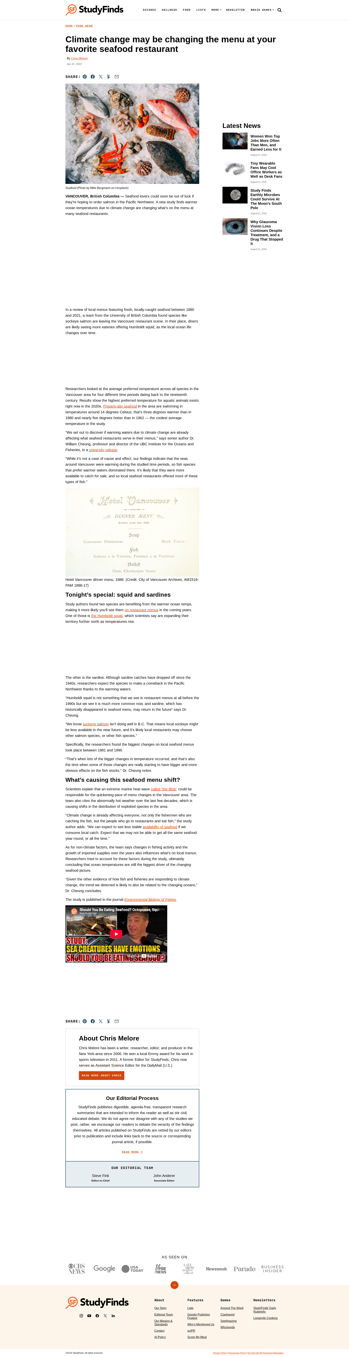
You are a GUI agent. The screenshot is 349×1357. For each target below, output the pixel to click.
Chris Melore (79, 58)
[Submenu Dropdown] (221, 10)
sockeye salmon (96, 724)
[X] (105, 1316)
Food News (84, 25)
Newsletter (235, 9)
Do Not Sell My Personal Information (266, 1353)
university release (103, 450)
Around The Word (231, 1308)
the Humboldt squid (107, 616)
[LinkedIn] (113, 1316)
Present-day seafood (120, 406)
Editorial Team (163, 1314)
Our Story (160, 1308)
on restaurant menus (141, 610)
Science (149, 9)
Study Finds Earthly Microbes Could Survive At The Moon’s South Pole (266, 199)
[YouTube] (89, 1316)
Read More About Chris (101, 1075)
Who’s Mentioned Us (200, 1324)
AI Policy (160, 1337)
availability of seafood (160, 827)
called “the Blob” (164, 789)
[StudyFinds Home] (94, 9)
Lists (201, 9)
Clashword (227, 1314)
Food (186, 9)
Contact (159, 1330)
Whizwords (227, 1327)
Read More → (132, 1151)
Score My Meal (197, 1337)
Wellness (169, 9)
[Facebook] (97, 1316)
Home (69, 25)
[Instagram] (81, 1316)
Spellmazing (228, 1320)
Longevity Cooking (265, 1318)
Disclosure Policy (237, 1353)
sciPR (191, 1330)
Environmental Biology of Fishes (150, 900)
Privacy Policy (220, 1353)
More (215, 9)
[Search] (280, 10)
